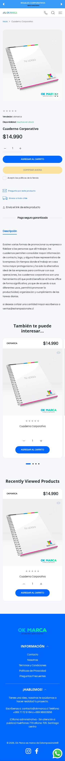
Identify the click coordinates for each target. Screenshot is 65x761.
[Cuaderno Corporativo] (32, 382)
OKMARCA (12, 343)
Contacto (32, 654)
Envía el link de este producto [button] (23, 207)
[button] (3, 4)
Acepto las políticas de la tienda (23, 178)
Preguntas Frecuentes (33, 676)
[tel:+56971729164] (45, 12)
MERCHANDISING (33, 5)
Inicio (5, 21)
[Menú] (60, 12)
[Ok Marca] (10, 13)
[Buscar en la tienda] (53, 12)
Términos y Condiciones (32, 665)
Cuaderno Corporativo (33, 426)
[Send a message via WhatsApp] (57, 753)
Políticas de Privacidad (32, 670)
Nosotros (32, 660)
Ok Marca (20, 743)
